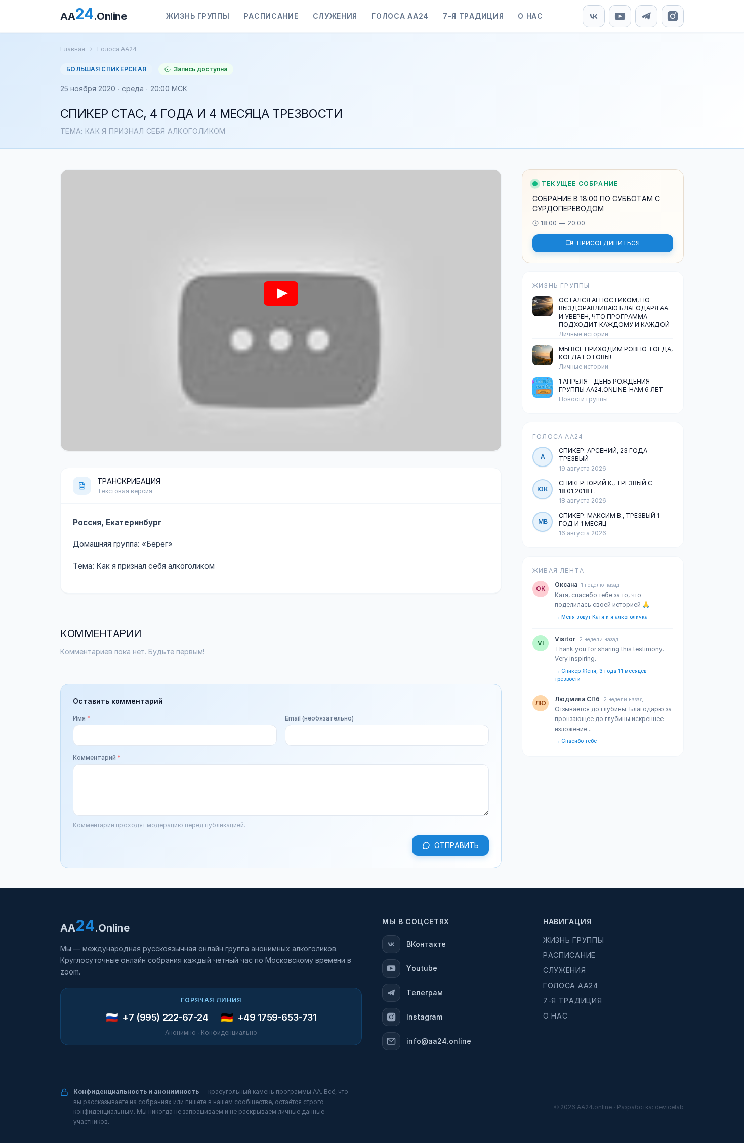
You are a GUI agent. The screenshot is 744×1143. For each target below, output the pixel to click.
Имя (82, 718)
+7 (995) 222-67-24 (165, 1017)
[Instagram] (673, 16)
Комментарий (97, 757)
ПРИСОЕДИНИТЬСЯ (608, 242)
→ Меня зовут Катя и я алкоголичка (601, 616)
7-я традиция (572, 1001)
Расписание (569, 955)
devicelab (669, 1107)
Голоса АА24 (117, 49)
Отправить (456, 845)
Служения (564, 970)
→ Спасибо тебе (576, 741)
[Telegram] (646, 16)
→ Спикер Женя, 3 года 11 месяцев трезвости (600, 674)
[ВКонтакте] (594, 16)
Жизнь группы (573, 940)
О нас (555, 1016)
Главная (72, 49)
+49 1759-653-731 (277, 1017)
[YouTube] (620, 16)
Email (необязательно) (319, 718)
